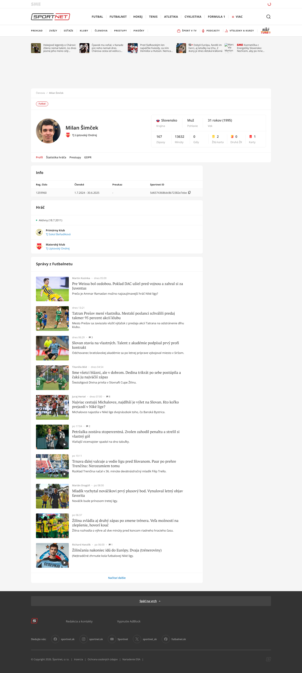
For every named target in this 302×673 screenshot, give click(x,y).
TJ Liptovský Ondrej (84, 135)
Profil (39, 157)
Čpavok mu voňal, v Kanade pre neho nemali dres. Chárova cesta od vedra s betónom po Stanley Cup (107, 48)
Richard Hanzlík (81, 544)
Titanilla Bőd (79, 367)
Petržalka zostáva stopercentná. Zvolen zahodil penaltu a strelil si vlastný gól (126, 434)
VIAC (239, 17)
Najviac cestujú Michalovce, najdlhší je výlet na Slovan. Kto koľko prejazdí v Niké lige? (125, 404)
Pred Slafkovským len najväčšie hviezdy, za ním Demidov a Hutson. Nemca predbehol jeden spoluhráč (155, 48)
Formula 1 (216, 17)
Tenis (153, 17)
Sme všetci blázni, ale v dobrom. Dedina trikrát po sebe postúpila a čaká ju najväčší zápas (126, 374)
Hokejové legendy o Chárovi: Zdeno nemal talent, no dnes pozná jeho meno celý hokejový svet (59, 48)
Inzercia (78, 659)
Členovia (40, 93)
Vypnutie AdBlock (129, 621)
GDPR (87, 157)
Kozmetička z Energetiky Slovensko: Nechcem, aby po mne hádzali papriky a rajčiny (250, 48)
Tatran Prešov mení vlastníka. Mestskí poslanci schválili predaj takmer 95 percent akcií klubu (123, 315)
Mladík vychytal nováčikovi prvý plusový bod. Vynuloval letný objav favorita (127, 493)
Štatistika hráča (56, 157)
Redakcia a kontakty (79, 621)
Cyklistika (192, 17)
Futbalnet (118, 17)
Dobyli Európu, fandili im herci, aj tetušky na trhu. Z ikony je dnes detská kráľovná (205, 48)
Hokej (138, 17)
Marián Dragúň (81, 485)
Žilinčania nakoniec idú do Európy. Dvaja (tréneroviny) (117, 550)
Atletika (171, 17)
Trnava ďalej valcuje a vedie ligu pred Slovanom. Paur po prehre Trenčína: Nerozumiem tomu (124, 463)
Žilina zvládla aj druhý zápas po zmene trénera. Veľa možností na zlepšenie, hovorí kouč (125, 522)
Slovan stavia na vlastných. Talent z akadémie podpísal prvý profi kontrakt (125, 345)
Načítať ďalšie (117, 578)
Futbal (97, 17)
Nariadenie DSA (131, 659)
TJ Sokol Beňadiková (58, 234)
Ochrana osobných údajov (103, 659)
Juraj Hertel (79, 396)
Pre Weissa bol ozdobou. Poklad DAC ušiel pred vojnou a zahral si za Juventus (127, 285)
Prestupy (75, 157)
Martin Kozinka (81, 278)
